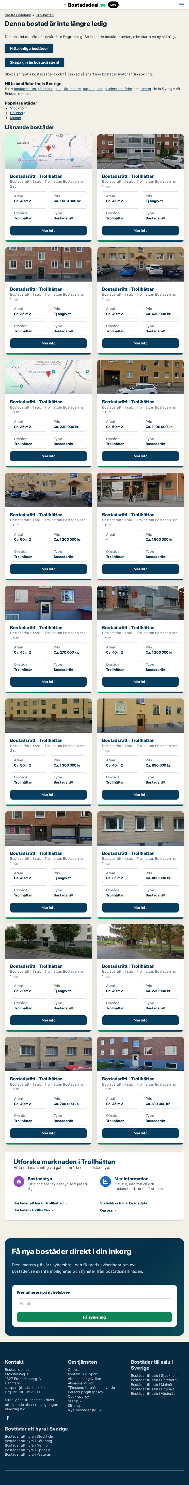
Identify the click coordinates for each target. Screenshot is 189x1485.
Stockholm (19, 108)
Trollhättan (45, 15)
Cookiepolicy (78, 1396)
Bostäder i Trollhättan (32, 1210)
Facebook (7, 1418)
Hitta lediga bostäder (29, 48)
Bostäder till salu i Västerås (153, 1393)
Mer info (48, 230)
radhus (88, 89)
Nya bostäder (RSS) (84, 1410)
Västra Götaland (18, 15)
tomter (146, 89)
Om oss (106, 1210)
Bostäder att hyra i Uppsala (27, 1450)
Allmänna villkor (81, 1383)
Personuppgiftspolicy (85, 1392)
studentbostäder (118, 89)
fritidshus (45, 89)
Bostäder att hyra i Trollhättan (39, 1203)
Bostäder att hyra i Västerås (28, 1454)
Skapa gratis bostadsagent (34, 62)
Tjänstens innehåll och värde (91, 1387)
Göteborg (18, 113)
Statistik (74, 1401)
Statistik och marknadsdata (123, 1203)
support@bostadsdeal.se (25, 1387)
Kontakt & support (83, 1374)
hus (59, 89)
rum (99, 89)
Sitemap (74, 1405)
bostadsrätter (25, 89)
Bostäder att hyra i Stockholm (29, 1436)
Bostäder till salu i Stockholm (154, 1375)
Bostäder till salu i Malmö (151, 1384)
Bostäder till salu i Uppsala (153, 1389)
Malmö (15, 118)
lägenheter (72, 89)
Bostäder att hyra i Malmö (26, 1445)
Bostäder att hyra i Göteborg (28, 1441)
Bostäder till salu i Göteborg (154, 1380)
